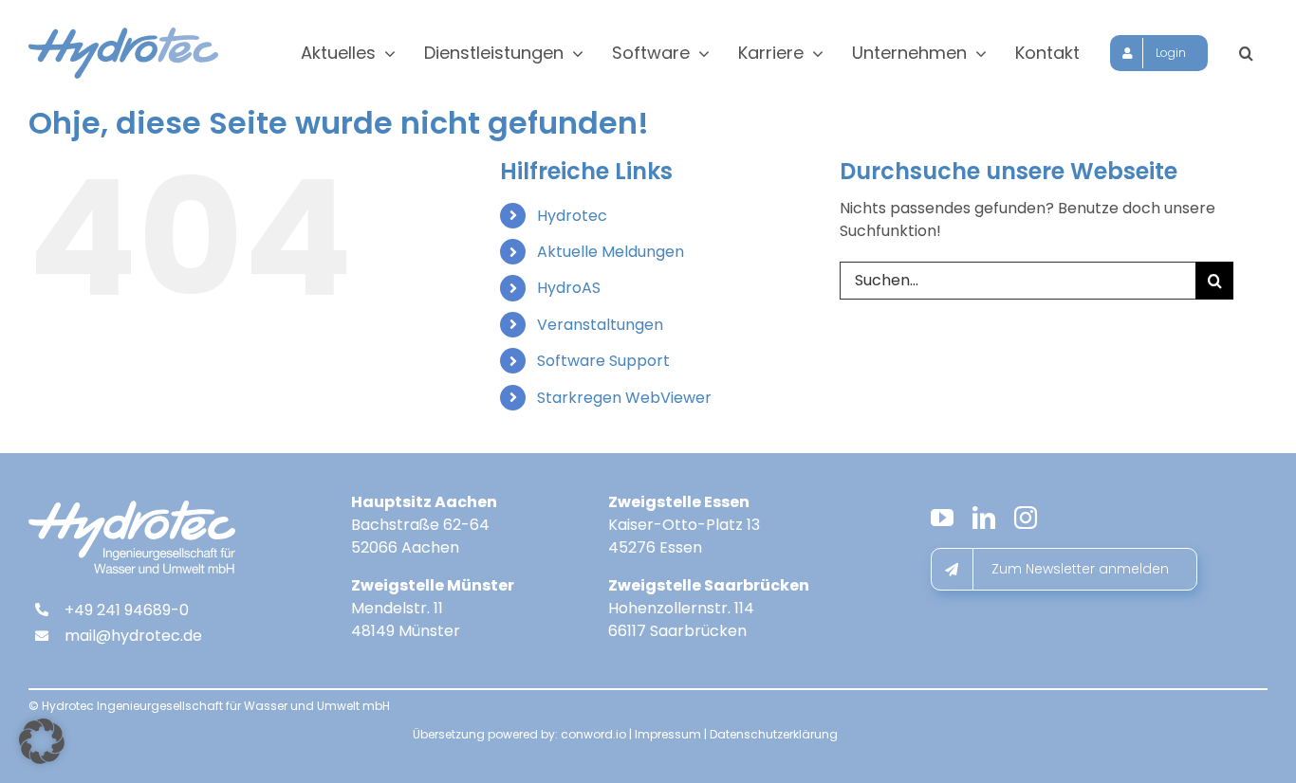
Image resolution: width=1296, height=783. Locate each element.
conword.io (593, 734)
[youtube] (942, 517)
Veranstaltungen (600, 325)
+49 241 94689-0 (127, 610)
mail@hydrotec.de (133, 635)
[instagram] (1025, 517)
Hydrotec (572, 216)
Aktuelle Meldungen (610, 252)
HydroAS (569, 288)
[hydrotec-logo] (123, 35)
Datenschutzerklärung (774, 734)
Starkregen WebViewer (624, 398)
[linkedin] (983, 517)
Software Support (603, 361)
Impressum (668, 734)
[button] (1246, 53)
